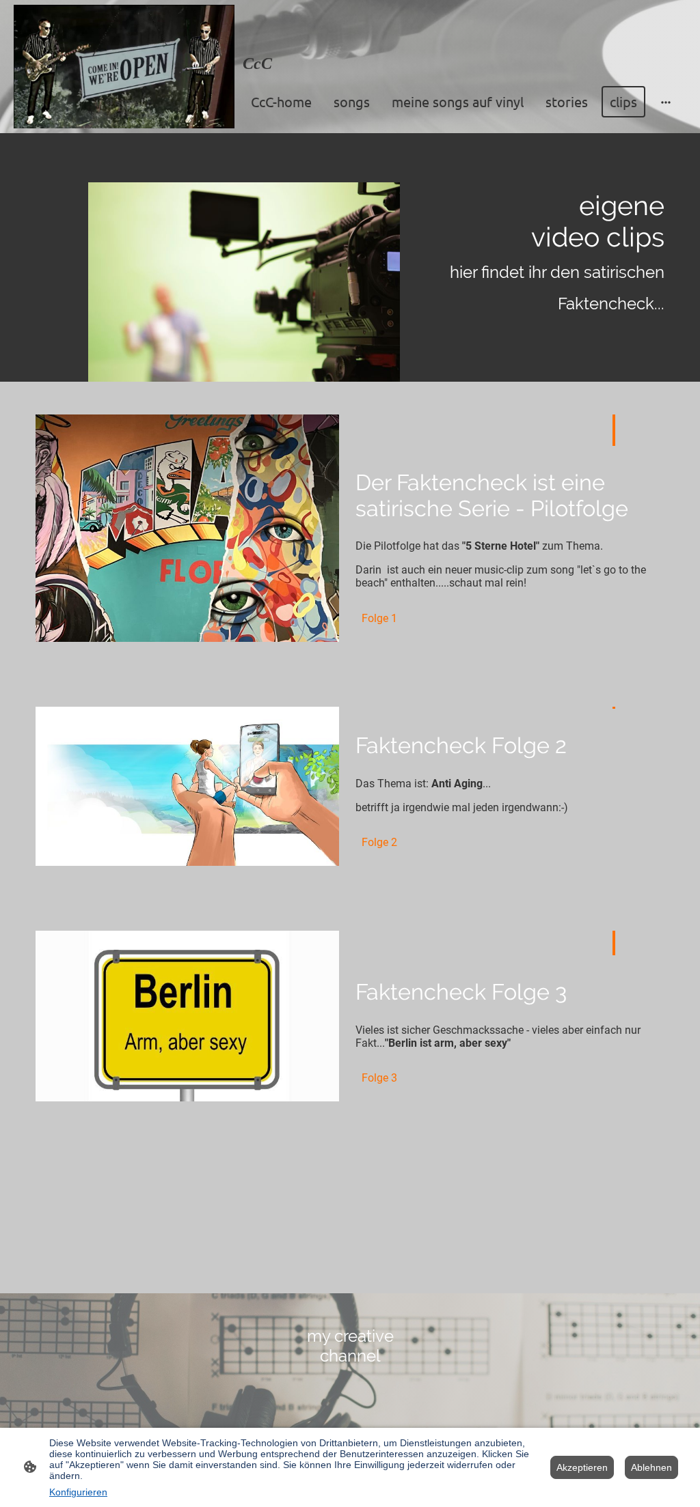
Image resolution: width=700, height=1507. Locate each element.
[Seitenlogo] (124, 67)
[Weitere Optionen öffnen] (666, 101)
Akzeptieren (582, 1467)
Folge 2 (379, 842)
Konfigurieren (78, 1492)
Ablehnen (651, 1467)
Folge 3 (379, 1077)
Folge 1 (379, 618)
